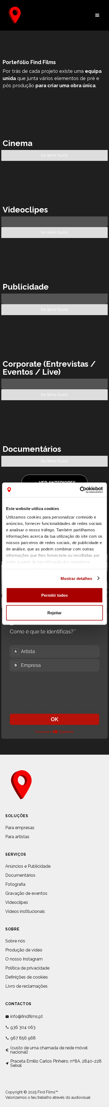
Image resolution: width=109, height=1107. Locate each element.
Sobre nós (15, 941)
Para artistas (17, 837)
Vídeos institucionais (25, 911)
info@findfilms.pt (26, 1016)
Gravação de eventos (26, 893)
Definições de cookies (26, 977)
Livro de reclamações (26, 986)
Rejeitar (54, 612)
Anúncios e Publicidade (28, 866)
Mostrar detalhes (76, 578)
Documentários (20, 875)
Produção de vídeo (23, 950)
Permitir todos (54, 595)
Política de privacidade (27, 968)
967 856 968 (23, 1038)
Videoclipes (16, 902)
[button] (97, 15)
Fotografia (15, 884)
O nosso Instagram (24, 959)
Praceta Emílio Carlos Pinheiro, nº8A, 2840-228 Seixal (56, 1063)
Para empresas (19, 828)
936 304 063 (22, 1027)
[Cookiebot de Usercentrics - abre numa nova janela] (80, 489)
